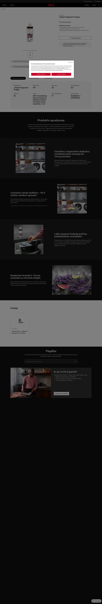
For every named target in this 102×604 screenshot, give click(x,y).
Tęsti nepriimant (70, 62)
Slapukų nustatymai (41, 74)
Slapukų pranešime (49, 70)
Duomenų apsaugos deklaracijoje (58, 70)
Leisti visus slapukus (61, 74)
